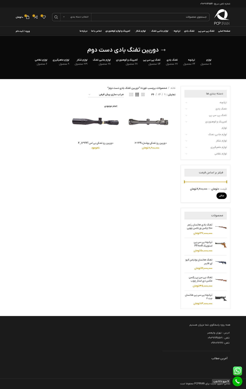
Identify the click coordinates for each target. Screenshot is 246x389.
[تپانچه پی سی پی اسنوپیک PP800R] (221, 247)
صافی (221, 195)
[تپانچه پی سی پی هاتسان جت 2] (221, 299)
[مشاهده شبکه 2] (143, 94)
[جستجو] (56, 17)
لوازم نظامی (220, 153)
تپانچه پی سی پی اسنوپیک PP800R (203, 244)
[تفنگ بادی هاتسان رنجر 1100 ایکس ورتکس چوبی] (221, 229)
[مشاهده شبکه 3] (137, 94)
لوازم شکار (221, 141)
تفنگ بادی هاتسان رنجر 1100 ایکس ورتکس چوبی (199, 226)
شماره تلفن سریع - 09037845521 (215, 3)
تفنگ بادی (221, 109)
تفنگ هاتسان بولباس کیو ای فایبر (198, 261)
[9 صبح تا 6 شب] (237, 381)
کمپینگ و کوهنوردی (216, 121)
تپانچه (223, 102)
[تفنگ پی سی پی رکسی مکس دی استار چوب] (221, 282)
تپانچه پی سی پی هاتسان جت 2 (198, 296)
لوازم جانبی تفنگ (217, 134)
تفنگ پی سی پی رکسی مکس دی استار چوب (200, 279)
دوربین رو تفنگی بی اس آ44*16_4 (95, 143)
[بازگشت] (163, 50)
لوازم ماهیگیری (219, 147)
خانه (172, 88)
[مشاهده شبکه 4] (131, 94)
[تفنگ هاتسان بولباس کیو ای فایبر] (221, 264)
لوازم (224, 128)
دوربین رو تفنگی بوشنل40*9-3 (150, 143)
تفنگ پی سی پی (218, 115)
